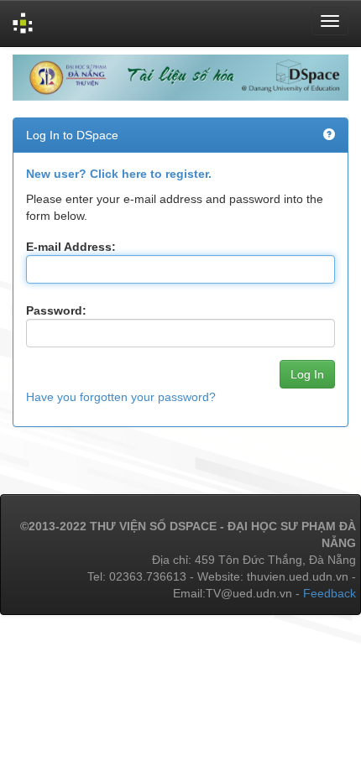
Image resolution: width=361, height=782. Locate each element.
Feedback (329, 593)
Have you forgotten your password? (121, 397)
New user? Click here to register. (119, 173)
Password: (56, 310)
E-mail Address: (71, 246)
